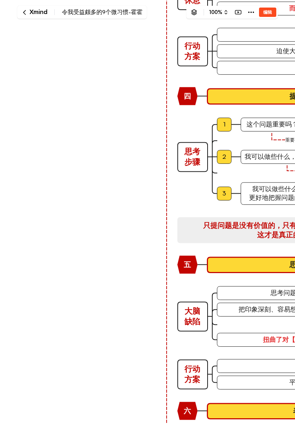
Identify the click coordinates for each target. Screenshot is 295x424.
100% (215, 12)
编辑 (267, 12)
